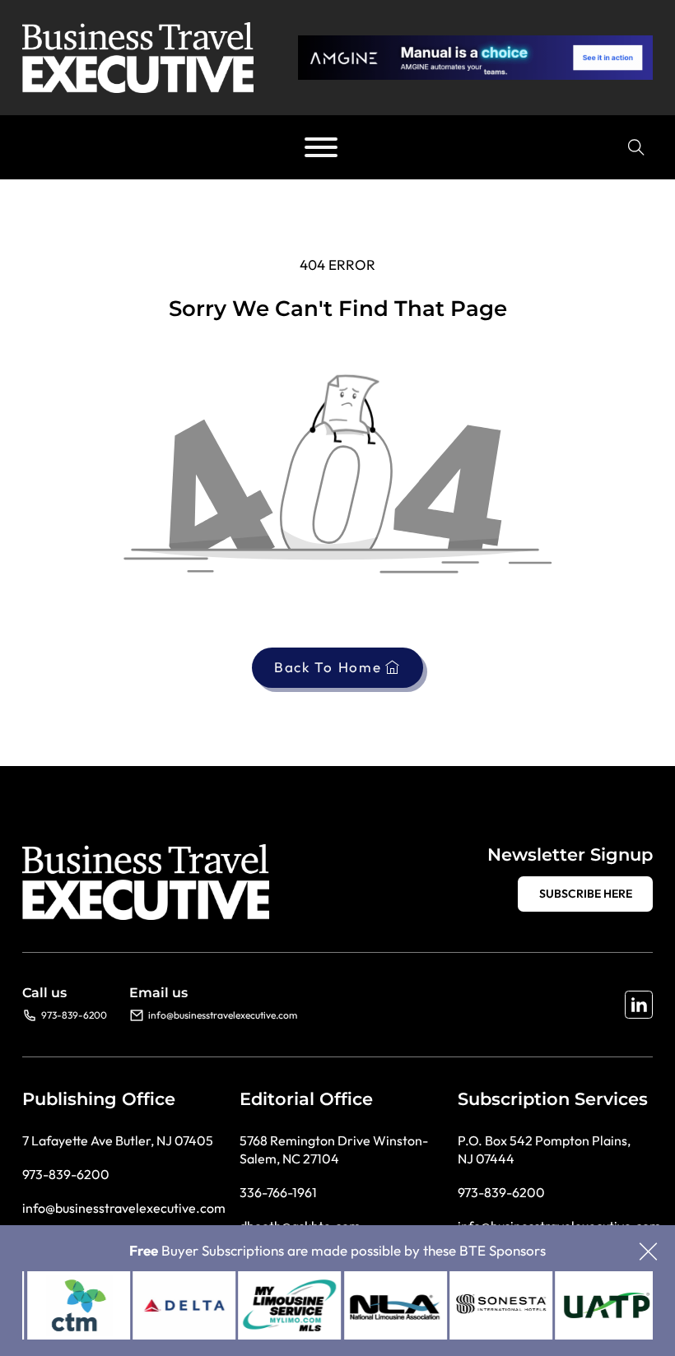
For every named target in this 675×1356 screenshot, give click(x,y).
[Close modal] (648, 1252)
